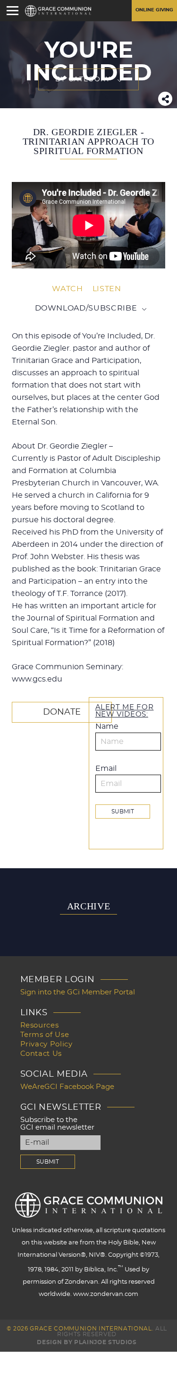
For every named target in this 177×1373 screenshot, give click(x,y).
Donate (62, 712)
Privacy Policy (46, 1044)
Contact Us (41, 1053)
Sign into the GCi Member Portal (77, 992)
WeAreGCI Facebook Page (67, 1086)
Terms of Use (44, 1034)
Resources (39, 1025)
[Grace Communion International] (58, 11)
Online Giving (154, 10)
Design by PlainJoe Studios (86, 1342)
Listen (107, 289)
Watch (67, 289)
